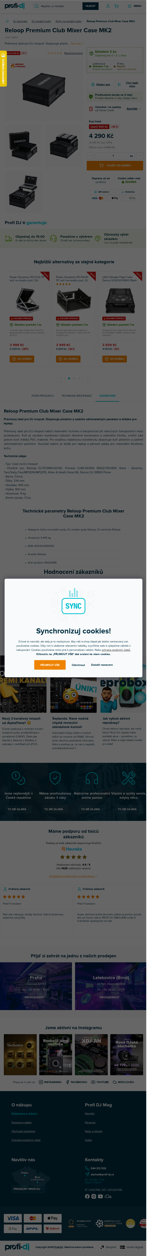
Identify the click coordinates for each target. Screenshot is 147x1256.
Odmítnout (78, 665)
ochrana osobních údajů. (116, 650)
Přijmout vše (50, 665)
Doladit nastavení (102, 665)
